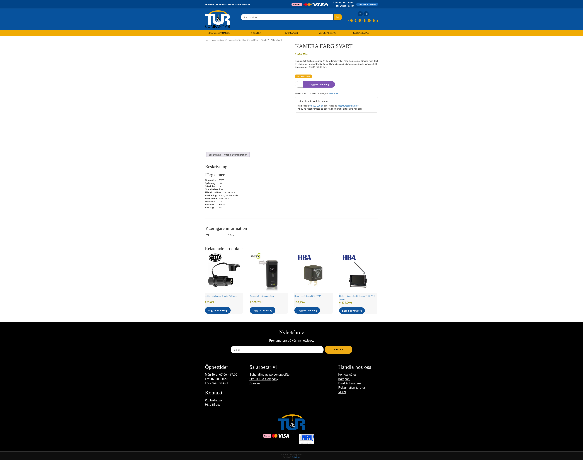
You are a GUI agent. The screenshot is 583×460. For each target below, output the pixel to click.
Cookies (254, 383)
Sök (337, 17)
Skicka (338, 349)
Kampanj (344, 379)
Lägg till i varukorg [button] (218, 310)
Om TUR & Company (263, 379)
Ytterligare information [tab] (235, 154)
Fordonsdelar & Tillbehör (238, 39)
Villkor (342, 392)
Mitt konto (348, 2)
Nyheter (256, 33)
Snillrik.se (296, 457)
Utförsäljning (327, 33)
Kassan (337, 2)
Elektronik (255, 39)
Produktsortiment (219, 33)
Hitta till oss (212, 404)
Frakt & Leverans (349, 383)
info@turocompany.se (348, 105)
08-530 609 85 (363, 20)
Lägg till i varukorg (319, 84)
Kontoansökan (347, 374)
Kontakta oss (361, 33)
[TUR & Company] (217, 18)
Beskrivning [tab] (215, 154)
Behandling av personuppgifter (270, 374)
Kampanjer (291, 33)
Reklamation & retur (351, 387)
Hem (207, 39)
